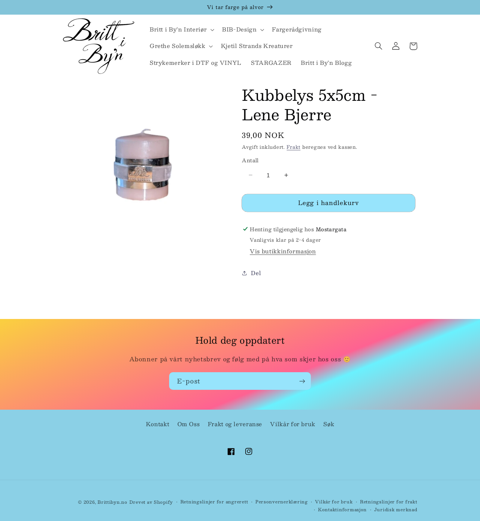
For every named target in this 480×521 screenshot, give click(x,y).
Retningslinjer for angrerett (214, 501)
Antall (250, 160)
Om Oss (188, 423)
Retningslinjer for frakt (388, 501)
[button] (181, 29)
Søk (328, 423)
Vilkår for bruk (292, 423)
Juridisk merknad (395, 509)
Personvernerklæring (281, 501)
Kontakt (157, 423)
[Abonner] (302, 381)
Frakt (293, 147)
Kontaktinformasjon (342, 509)
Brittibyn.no (113, 502)
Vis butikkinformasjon (283, 250)
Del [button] (256, 272)
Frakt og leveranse (235, 423)
